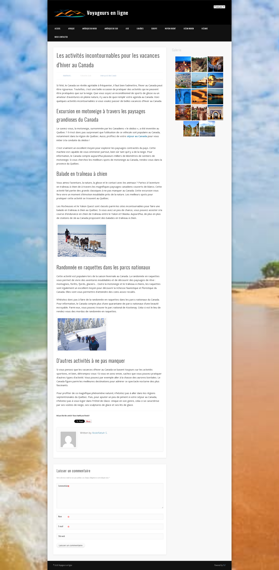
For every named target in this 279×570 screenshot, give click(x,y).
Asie (127, 29)
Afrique (71, 29)
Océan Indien (189, 29)
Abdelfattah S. (67, 76)
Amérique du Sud (111, 29)
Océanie (205, 29)
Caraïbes (140, 29)
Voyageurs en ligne (107, 12)
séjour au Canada (137, 136)
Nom (63, 517)
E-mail (63, 527)
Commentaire (63, 487)
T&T (224, 565)
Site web (61, 536)
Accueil (57, 29)
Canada (114, 76)
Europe (154, 29)
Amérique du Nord (89, 29)
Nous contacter (61, 37)
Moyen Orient (170, 29)
